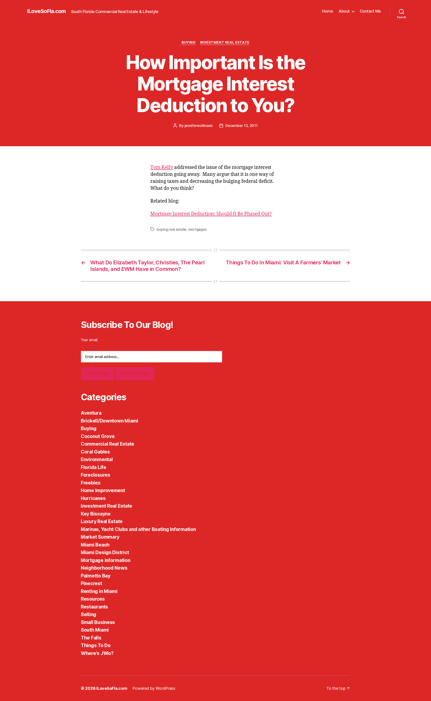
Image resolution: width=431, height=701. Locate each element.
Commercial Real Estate (107, 444)
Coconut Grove (98, 436)
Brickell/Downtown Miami (109, 421)
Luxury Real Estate (102, 521)
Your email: (89, 340)
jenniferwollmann (199, 125)
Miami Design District (105, 552)
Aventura (91, 413)
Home (327, 11)
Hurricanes (93, 498)
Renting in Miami (99, 591)
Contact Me (370, 11)
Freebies (91, 483)
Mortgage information (105, 560)
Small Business (98, 622)
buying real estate (171, 229)
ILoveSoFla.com (46, 11)
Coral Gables (95, 452)
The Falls (91, 638)
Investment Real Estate (224, 42)
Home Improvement (103, 490)
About (344, 11)
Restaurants (94, 607)
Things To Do (96, 645)
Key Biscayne (96, 514)
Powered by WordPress (153, 688)
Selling (88, 614)
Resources (93, 599)
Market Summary (100, 537)
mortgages (197, 229)
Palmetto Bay (95, 576)
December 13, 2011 (241, 125)
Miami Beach (95, 545)
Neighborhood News (104, 568)
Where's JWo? (97, 653)
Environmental (97, 459)
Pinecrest (91, 583)
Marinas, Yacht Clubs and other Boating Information (138, 529)
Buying (189, 42)
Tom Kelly (161, 167)
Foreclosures (95, 475)
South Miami (95, 630)
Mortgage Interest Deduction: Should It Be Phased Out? (211, 214)
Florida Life (93, 467)
